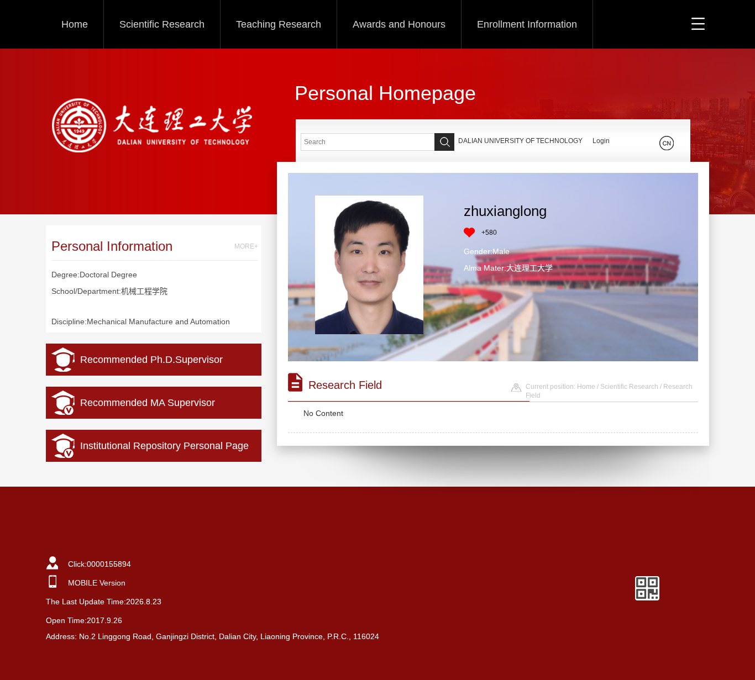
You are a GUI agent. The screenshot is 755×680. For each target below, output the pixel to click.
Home (74, 24)
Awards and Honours (399, 24)
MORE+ (246, 246)
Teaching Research (278, 24)
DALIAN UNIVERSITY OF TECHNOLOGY (520, 141)
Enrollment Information (527, 24)
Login (601, 141)
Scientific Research (162, 24)
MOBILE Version (96, 582)
